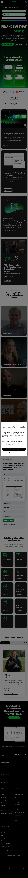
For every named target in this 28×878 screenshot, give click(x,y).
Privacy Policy (10, 436)
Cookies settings (13, 452)
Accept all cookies (14, 449)
